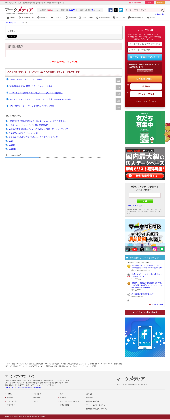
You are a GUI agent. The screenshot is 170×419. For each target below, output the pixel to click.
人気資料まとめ (28, 17)
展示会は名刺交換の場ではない (142, 294)
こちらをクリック (145, 71)
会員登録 (160, 3)
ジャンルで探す (12, 401)
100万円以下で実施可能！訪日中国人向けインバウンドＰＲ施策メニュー (39, 121)
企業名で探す (160, 14)
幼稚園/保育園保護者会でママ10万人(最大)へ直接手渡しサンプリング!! (38, 129)
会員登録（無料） (144, 79)
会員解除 (146, 86)
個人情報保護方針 (92, 401)
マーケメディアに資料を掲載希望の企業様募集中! (23, 387)
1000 (72, 9)
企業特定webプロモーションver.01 (23, 133)
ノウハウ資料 (87, 17)
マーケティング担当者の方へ (70, 401)
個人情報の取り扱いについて (96, 409)
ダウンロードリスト (146, 94)
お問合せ (89, 394)
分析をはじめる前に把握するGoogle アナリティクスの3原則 (34, 137)
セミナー (36, 398)
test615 (12, 145)
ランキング (58, 17)
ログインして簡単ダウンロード (145, 57)
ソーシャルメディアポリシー (96, 405)
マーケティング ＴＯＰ (14, 23)
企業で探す (11, 405)
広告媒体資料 (104, 17)
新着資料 (43, 17)
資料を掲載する (137, 17)
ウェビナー (120, 17)
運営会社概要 (136, 3)
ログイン (150, 3)
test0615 (12, 149)
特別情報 (72, 17)
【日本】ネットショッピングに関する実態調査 (28, 125)
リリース (36, 401)
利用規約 (89, 398)
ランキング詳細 (157, 304)
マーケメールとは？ (135, 205)
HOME (12, 17)
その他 (152, 17)
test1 (11, 141)
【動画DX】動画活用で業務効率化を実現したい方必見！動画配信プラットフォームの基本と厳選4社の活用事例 (146, 285)
